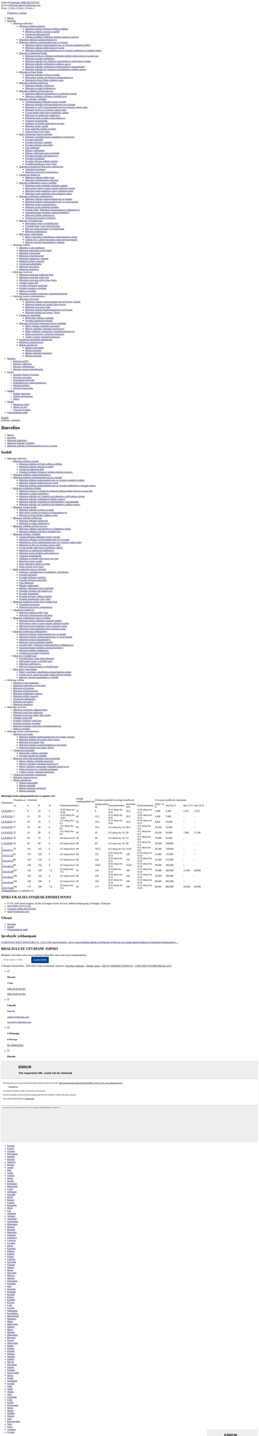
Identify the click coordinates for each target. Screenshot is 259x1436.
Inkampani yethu (21, 404)
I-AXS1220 (6, 816)
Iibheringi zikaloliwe (29, 269)
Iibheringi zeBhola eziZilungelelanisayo (38, 39)
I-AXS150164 (7, 875)
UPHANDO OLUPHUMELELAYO (153, 966)
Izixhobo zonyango (22, 377)
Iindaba (10, 391)
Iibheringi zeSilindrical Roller (33, 53)
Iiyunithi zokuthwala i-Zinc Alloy (41, 164)
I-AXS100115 (7, 848)
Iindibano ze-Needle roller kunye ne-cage (44, 123)
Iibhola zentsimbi (33, 355)
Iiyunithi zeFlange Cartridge (38, 142)
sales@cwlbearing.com (18, 911)
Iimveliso (11, 21)
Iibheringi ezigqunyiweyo (31, 342)
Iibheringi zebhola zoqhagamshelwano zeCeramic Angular (52, 301)
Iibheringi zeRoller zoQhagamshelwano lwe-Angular (50, 104)
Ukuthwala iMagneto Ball (37, 34)
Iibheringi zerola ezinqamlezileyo (41, 204)
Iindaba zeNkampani (23, 396)
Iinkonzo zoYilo (20, 361)
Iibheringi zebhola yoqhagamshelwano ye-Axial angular (51, 202)
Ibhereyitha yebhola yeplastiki (39, 318)
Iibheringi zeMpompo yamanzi (33, 258)
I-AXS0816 (6, 811)
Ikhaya (10, 18)
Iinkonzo (11, 358)
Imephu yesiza (93, 966)
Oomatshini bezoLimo (23, 380)
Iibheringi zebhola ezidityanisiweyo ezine (44, 48)
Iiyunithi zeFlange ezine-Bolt (39, 145)
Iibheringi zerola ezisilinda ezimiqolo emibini (46, 185)
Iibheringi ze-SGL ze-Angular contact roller (45, 110)
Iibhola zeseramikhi (34, 347)
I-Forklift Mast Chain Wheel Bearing (42, 226)
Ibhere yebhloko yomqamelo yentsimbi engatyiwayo (50, 331)
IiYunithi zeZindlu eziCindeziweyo (41, 156)
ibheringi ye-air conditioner (32, 247)
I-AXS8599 (6, 843)
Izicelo (10, 372)
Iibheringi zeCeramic (29, 299)
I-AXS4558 (6, 832)
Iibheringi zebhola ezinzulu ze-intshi (42, 31)
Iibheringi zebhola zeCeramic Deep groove (45, 304)
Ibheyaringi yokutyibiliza (31, 234)
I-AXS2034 (6, 822)
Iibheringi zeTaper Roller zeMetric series (44, 80)
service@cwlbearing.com (19, 1022)
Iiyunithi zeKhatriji (34, 139)
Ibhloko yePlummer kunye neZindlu (42, 153)
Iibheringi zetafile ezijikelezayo (40, 215)
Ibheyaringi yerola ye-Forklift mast (41, 223)
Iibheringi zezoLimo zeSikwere (34, 277)
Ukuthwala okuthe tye (29, 174)
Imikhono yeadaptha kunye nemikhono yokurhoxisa (49, 137)
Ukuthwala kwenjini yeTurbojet (40, 218)
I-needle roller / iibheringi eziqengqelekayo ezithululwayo (52, 210)
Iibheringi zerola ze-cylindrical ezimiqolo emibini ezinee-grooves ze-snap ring (61, 56)
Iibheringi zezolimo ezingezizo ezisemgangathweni (43, 293)
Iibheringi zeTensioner (29, 253)
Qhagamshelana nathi (17, 412)
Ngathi (10, 401)
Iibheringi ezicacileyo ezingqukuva (41, 172)
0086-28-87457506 (16, 994)
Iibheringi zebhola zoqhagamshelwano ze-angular (48, 199)
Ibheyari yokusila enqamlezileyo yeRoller (44, 242)
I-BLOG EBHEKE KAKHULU (117, 966)
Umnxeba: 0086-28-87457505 (25, 2)
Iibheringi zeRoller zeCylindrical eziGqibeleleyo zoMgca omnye (55, 69)
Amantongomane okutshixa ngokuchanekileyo (47, 212)
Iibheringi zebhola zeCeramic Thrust (42, 312)
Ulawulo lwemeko (22, 410)
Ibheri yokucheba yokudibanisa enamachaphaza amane (51, 237)
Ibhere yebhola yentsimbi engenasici (42, 326)
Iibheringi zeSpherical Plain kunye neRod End (41, 166)
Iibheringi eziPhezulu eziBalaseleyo (36, 196)
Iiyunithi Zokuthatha (35, 158)
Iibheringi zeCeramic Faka (37, 307)
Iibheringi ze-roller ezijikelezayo (40, 88)
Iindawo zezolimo (27, 291)
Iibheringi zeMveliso (17, 440)
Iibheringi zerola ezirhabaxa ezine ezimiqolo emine (49, 191)
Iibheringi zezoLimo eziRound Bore (36, 274)
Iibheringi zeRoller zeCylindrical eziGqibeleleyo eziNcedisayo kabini (58, 61)
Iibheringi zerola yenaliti (36, 126)
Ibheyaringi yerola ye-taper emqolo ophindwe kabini (50, 188)
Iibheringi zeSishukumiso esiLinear (41, 180)
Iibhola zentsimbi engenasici (38, 353)
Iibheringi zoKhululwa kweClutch (35, 250)
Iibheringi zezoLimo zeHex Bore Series (38, 280)
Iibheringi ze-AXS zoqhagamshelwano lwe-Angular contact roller (56, 107)
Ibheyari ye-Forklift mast (31, 220)
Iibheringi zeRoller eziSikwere (33, 83)
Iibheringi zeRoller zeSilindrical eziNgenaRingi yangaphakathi (54, 66)
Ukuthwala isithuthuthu (30, 264)
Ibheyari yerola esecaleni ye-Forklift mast (44, 229)
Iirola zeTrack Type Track (37, 131)
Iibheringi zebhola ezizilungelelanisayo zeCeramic (49, 310)
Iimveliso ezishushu (75, 966)
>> (20, 890)
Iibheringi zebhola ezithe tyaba (39, 177)
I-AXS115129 (7, 854)
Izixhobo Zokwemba (23, 388)
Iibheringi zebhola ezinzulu (32, 26)
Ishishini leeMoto (21, 385)
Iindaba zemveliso (21, 393)
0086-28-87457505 (16, 989)
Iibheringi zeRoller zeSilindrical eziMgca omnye (48, 64)
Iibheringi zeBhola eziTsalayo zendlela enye (46, 96)
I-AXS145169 (7, 870)
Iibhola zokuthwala (28, 345)
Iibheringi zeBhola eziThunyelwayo (36, 91)
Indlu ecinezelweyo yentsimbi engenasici (44, 334)
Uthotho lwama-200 (28, 283)
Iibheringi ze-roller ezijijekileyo (40, 58)
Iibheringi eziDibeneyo (36, 231)
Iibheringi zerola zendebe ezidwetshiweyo (45, 118)
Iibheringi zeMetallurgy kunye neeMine (38, 183)
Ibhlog (16, 399)
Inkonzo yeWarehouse (23, 366)
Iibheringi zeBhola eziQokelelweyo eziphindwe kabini (51, 93)
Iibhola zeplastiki (33, 350)
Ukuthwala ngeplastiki (29, 315)
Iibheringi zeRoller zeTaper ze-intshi (42, 75)
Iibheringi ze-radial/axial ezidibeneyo (42, 115)
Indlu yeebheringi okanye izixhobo (35, 134)
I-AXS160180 (7, 881)
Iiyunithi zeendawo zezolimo (32, 288)
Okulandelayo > (11, 890)
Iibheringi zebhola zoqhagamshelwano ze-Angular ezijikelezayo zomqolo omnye (63, 50)
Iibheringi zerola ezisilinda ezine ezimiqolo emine (48, 193)
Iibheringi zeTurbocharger (31, 256)
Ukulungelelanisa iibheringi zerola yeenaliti (45, 102)
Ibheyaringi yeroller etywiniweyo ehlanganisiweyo (49, 77)
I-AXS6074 (6, 838)
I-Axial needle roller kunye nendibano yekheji (47, 112)
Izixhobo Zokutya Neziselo (26, 374)
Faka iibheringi (32, 147)
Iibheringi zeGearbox (29, 266)
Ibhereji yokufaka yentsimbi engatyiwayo (44, 328)
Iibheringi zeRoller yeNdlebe (33, 99)
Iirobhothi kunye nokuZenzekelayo (29, 383)
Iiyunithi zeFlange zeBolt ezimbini (41, 161)
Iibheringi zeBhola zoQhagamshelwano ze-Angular (43, 42)
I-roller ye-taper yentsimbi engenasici (42, 337)
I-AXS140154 (7, 865)
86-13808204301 (15, 1045)
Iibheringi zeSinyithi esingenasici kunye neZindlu (42, 323)
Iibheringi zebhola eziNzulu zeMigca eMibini (46, 29)
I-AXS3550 (6, 827)
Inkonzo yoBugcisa (22, 364)
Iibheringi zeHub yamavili (31, 261)
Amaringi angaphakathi (36, 120)
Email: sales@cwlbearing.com (26, 5)
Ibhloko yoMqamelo (35, 150)
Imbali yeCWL (20, 407)
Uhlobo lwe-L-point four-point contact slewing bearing (51, 239)
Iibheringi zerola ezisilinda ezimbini (42, 207)
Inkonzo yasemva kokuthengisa (28, 369)
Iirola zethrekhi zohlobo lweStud (40, 129)
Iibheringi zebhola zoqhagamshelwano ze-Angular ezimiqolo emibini (57, 45)
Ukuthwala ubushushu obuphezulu (35, 339)
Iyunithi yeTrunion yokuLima (33, 285)
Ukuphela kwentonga (35, 169)
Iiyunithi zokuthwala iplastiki (39, 320)
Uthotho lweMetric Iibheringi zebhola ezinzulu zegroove (52, 37)
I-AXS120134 (7, 859)
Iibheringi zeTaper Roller (31, 72)
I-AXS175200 (7, 886)
